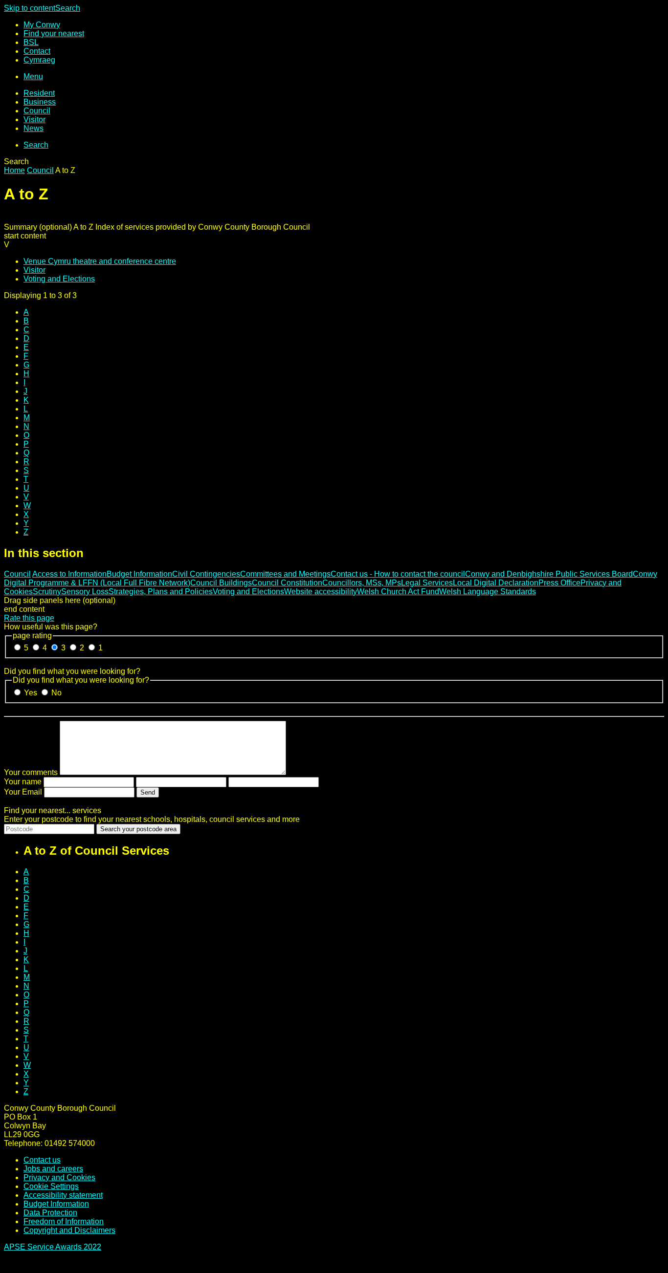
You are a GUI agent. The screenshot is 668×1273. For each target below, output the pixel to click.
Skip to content (29, 8)
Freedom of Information (63, 1221)
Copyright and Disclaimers (69, 1230)
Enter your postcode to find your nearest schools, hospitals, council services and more (152, 819)
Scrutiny (47, 591)
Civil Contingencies (206, 574)
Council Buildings (221, 583)
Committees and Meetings (285, 574)
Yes (31, 693)
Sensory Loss (85, 591)
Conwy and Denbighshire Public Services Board (549, 574)
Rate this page (29, 618)
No (56, 693)
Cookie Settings (51, 1186)
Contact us (42, 1160)
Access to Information (69, 574)
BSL (31, 42)
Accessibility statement (63, 1195)
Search (67, 8)
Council (36, 111)
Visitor (34, 119)
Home (14, 170)
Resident (39, 93)
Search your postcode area (138, 829)
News (33, 128)
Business (39, 102)
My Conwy (41, 25)
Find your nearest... (52, 810)
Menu (33, 76)
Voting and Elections (59, 279)
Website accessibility (320, 591)
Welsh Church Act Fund (398, 591)
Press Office (559, 583)
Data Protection (50, 1212)
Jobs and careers (53, 1169)
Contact (36, 51)
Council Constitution (287, 583)
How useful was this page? (50, 627)
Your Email (23, 792)
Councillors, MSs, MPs (361, 583)
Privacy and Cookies (59, 1177)
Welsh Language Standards (487, 591)
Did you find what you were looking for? (72, 671)
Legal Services (427, 583)
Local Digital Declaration (495, 583)
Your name (23, 781)
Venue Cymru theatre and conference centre (99, 261)
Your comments (31, 772)
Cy (39, 60)
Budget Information (139, 574)
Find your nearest (53, 33)
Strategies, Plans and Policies (161, 591)
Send (147, 792)
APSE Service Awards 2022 (52, 1247)
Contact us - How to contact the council (398, 574)
